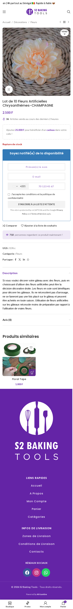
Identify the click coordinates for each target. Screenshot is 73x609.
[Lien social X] (19, 259)
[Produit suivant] (68, 22)
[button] (32, 372)
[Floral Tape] (19, 359)
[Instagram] (36, 572)
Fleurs (34, 22)
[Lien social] (24, 259)
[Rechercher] (68, 11)
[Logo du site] (36, 11)
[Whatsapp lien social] (28, 259)
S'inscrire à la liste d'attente (36, 204)
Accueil (6, 22)
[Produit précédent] (60, 22)
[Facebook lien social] (15, 259)
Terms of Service (38, 214)
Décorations (20, 22)
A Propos (36, 493)
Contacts (36, 552)
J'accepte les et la (31, 196)
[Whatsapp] (46, 572)
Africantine (42, 594)
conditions (31, 194)
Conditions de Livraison (37, 544)
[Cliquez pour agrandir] (9, 89)
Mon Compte (37, 501)
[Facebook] (27, 572)
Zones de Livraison (36, 536)
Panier (36, 509)
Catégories (36, 517)
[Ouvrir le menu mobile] (4, 11)
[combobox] (18, 186)
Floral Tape (19, 379)
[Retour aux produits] (64, 22)
